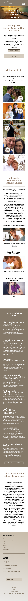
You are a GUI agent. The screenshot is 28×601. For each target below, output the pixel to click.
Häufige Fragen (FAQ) (8, 540)
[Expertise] (14, 262)
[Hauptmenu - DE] (23, 4)
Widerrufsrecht (14, 591)
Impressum (14, 587)
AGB (14, 589)
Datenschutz (14, 585)
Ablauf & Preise (14, 50)
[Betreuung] (14, 288)
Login (4, 547)
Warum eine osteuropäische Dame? (14, 56)
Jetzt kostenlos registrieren (14, 463)
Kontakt (5, 545)
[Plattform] (14, 234)
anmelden (10, 579)
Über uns (5, 538)
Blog (4, 543)
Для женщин (6, 549)
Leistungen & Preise (7, 541)
